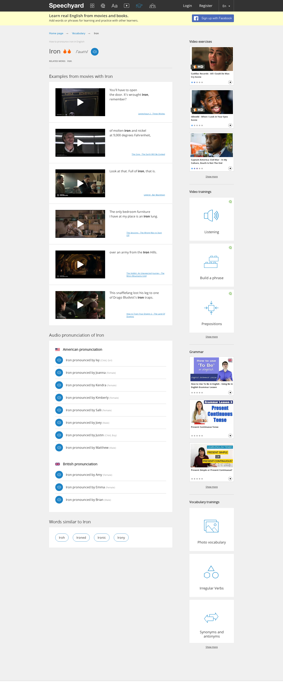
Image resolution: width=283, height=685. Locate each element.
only (119, 212)
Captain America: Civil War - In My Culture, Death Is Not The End (209, 161)
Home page (56, 33)
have (121, 90)
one (156, 293)
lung (154, 216)
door (118, 94)
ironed (81, 537)
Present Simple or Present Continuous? (211, 470)
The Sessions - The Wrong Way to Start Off (144, 234)
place (131, 216)
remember (117, 99)
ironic (102, 537)
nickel (142, 130)
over (113, 252)
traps (148, 297)
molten (118, 130)
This (113, 293)
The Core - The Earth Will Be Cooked (148, 154)
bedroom (129, 212)
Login (187, 6)
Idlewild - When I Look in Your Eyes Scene (209, 118)
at (111, 135)
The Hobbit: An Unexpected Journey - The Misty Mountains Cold (145, 274)
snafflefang (124, 293)
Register (205, 6)
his (141, 293)
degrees (127, 135)
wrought (135, 94)
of (111, 130)
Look (113, 171)
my (124, 216)
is (153, 171)
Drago (117, 297)
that (124, 171)
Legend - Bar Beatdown (154, 194)
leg (146, 293)
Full (130, 171)
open (133, 90)
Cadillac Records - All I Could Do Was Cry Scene (210, 75)
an (141, 216)
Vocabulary (78, 33)
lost (136, 293)
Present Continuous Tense (205, 426)
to (127, 90)
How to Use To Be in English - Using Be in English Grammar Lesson (212, 385)
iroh (62, 537)
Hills (153, 252)
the (112, 94)
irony (121, 537)
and (134, 130)
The (112, 212)
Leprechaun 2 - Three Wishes (151, 113)
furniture (143, 212)
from (133, 252)
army (125, 252)
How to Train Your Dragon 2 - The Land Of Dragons (145, 315)
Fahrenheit (142, 135)
